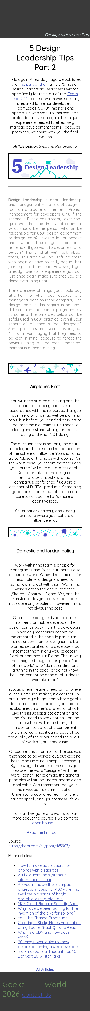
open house (42, 823)
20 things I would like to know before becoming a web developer (48, 944)
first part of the (31, 84)
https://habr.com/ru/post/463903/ (39, 845)
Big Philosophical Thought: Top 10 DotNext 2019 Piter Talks (47, 953)
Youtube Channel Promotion (42, 918)
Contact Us (36, 994)
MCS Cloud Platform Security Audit (48, 903)
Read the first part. (43, 832)
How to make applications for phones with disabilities (44, 868)
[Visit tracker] (4, 1008)
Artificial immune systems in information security (42, 877)
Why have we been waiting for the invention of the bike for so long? (48, 911)
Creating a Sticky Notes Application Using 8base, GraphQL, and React (49, 925)
